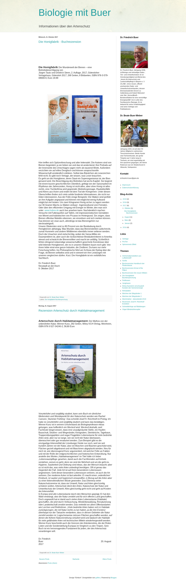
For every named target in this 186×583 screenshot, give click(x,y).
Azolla (124, 261)
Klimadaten (126, 291)
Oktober (128, 208)
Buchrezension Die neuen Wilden (134, 273)
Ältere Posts (107, 559)
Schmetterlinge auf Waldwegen (133, 307)
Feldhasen (126, 280)
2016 (125, 227)
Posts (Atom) (52, 563)
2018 (125, 202)
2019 (125, 199)
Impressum (126, 185)
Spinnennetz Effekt (129, 244)
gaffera (98, 578)
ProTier (125, 242)
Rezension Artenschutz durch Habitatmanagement (71, 310)
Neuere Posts (44, 559)
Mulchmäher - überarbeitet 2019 (134, 299)
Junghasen (126, 283)
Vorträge (125, 239)
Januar (127, 223)
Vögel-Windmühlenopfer (131, 309)
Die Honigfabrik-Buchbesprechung (56, 299)
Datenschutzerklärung (130, 188)
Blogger (113, 578)
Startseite (75, 559)
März (127, 220)
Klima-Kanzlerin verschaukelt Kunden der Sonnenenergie (133, 287)
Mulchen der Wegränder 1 (132, 293)
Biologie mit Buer (75, 12)
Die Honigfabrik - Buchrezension (60, 41)
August (127, 217)
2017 (125, 205)
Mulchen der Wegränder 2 (132, 296)
